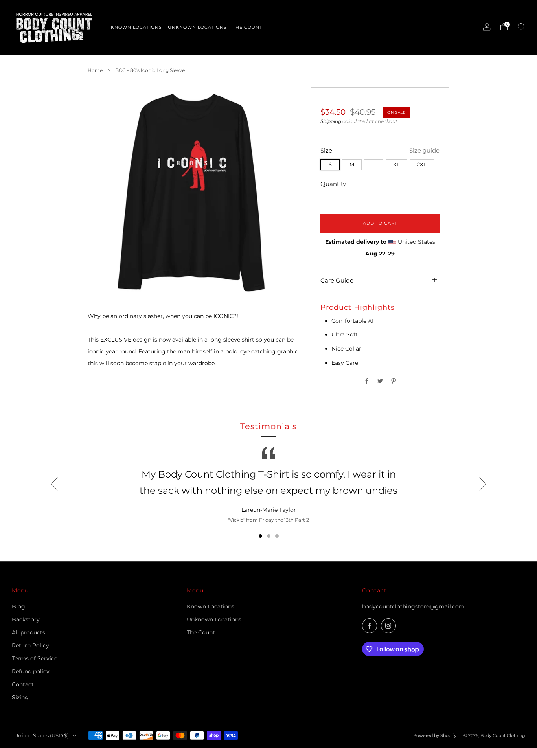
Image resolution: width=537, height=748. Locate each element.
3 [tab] (277, 536)
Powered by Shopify (434, 735)
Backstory (26, 619)
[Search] (521, 27)
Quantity (333, 183)
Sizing (20, 697)
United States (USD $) (41, 736)
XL (396, 164)
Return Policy (30, 645)
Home (95, 70)
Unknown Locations (214, 619)
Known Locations (210, 606)
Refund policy (31, 671)
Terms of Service (34, 658)
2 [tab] (268, 536)
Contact (23, 684)
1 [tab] (260, 536)
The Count (201, 632)
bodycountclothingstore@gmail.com (413, 606)
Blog (18, 606)
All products (28, 632)
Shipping (330, 121)
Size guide (424, 150)
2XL (422, 164)
